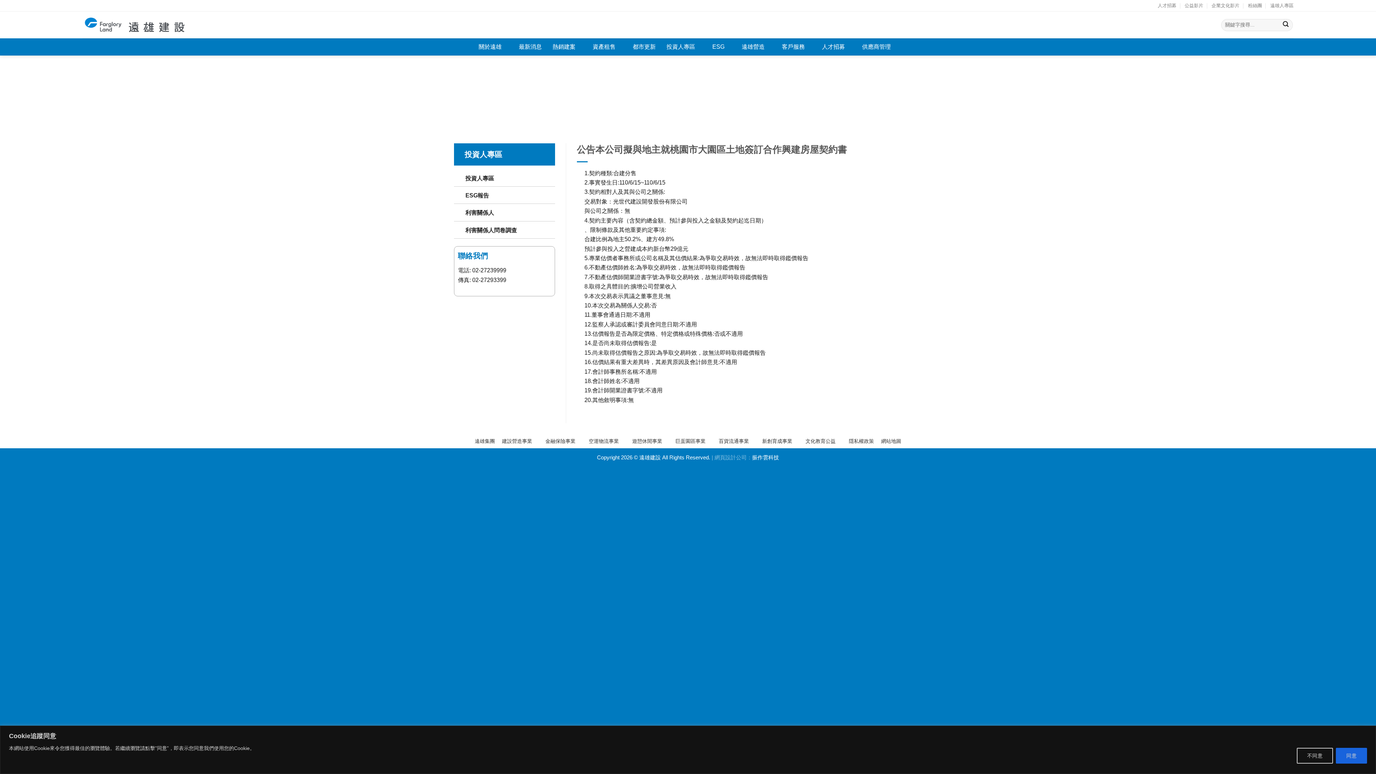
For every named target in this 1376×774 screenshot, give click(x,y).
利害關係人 (479, 212)
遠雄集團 (485, 441)
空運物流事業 (604, 441)
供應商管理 (876, 47)
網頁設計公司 (731, 457)
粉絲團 (1255, 5)
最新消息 (530, 47)
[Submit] (1286, 25)
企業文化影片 (1225, 5)
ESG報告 (477, 195)
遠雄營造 (753, 47)
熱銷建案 (564, 47)
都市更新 (644, 47)
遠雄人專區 (1282, 5)
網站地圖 (891, 441)
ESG (718, 47)
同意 (1351, 756)
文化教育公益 (821, 441)
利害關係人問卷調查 (491, 230)
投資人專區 (680, 47)
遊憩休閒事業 (647, 441)
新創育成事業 (777, 441)
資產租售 (604, 47)
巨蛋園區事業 (690, 441)
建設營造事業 (517, 441)
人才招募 (1167, 5)
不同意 (1315, 756)
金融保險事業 (560, 441)
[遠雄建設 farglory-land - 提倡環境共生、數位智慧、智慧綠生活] (135, 25)
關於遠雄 (490, 47)
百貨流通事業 (734, 441)
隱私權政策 (861, 441)
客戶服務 (793, 47)
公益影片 (1194, 5)
